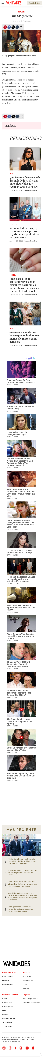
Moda (12, 174)
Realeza (21, 12)
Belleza (13, 275)
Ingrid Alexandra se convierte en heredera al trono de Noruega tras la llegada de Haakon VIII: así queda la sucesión (22, 896)
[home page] (14, 3)
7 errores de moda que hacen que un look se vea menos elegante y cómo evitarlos (24, 337)
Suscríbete (34, 3)
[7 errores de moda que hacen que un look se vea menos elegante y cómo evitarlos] (25, 313)
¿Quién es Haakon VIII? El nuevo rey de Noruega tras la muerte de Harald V (22, 872)
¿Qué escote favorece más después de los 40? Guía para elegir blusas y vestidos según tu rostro (25, 182)
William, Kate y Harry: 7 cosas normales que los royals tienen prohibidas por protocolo (24, 232)
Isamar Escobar (31, 190)
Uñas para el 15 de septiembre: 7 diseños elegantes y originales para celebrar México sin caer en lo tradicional (24, 285)
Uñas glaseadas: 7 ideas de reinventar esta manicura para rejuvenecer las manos (20, 909)
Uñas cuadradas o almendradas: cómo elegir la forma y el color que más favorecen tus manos (22, 884)
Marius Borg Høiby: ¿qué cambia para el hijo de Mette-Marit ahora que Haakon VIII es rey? (22, 861)
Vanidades (27, 21)
